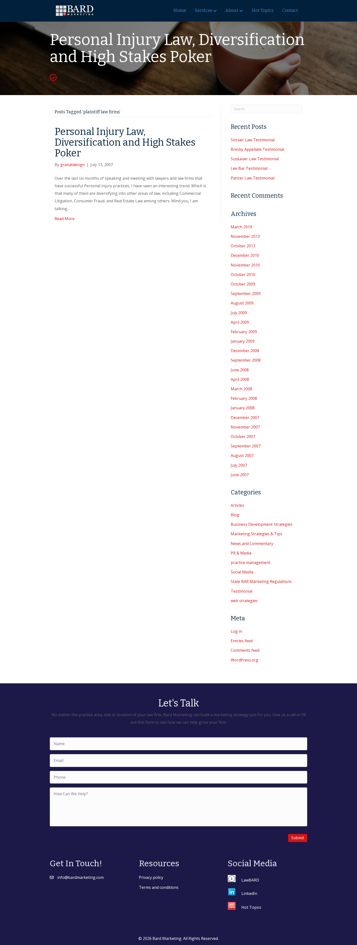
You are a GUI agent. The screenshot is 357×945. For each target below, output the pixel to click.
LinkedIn (249, 893)
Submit (297, 837)
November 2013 (245, 236)
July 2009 (239, 312)
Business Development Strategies (261, 524)
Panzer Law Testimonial (252, 178)
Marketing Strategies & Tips (256, 533)
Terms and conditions (158, 887)
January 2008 (243, 407)
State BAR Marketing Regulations (261, 581)
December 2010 (245, 255)
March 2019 (241, 227)
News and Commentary (252, 543)
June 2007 (240, 474)
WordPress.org (244, 660)
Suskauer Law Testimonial (255, 158)
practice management (250, 562)
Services (203, 10)
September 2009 (246, 293)
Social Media (242, 572)
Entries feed (242, 640)
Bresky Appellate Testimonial (257, 149)
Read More (65, 218)
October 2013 (243, 246)
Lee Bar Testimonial (249, 168)
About (231, 10)
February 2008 (244, 398)
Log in (236, 631)
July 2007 (239, 465)
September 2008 (246, 360)
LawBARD (250, 880)
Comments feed (245, 650)
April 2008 (240, 379)
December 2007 (245, 417)
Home (179, 10)
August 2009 (242, 303)
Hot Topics (262, 10)
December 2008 (245, 350)
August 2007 (242, 455)
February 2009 (244, 331)
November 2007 (245, 427)
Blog (235, 514)
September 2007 (246, 446)
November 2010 (245, 265)
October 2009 (243, 284)
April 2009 (240, 322)
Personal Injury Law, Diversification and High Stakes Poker (125, 142)
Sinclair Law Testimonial (253, 140)
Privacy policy (151, 877)
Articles (237, 505)
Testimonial (241, 591)
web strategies (244, 600)
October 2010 (243, 274)
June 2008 (240, 370)
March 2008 (241, 389)
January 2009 (243, 341)
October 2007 (243, 436)
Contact (290, 10)
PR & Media (241, 553)
